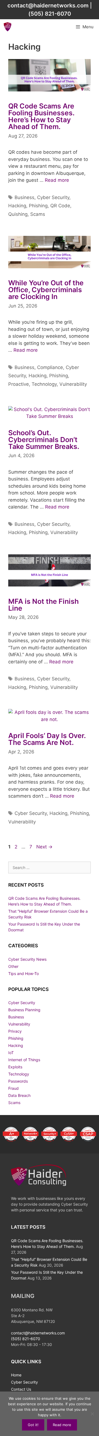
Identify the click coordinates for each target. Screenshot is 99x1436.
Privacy (15, 1031)
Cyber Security (53, 197)
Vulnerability (73, 384)
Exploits (15, 1067)
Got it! (33, 1425)
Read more (57, 180)
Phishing (38, 205)
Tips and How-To (23, 973)
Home (16, 1375)
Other (13, 966)
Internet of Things (24, 1059)
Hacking (17, 205)
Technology (44, 384)
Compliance (50, 367)
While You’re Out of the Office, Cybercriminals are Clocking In (46, 290)
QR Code (60, 205)
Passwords (18, 1081)
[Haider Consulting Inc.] (7, 26)
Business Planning (24, 1009)
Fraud (13, 1088)
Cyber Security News (27, 959)
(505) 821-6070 (49, 13)
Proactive (18, 384)
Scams (37, 214)
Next (44, 847)
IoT (11, 1052)
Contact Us (21, 1389)
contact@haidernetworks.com (48, 5)
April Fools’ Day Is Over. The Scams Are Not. (47, 739)
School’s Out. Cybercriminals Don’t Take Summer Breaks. (43, 440)
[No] (92, 1414)
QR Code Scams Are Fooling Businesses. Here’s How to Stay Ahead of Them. (41, 116)
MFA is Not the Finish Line (43, 604)
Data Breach (19, 1095)
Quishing (18, 214)
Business (24, 197)
